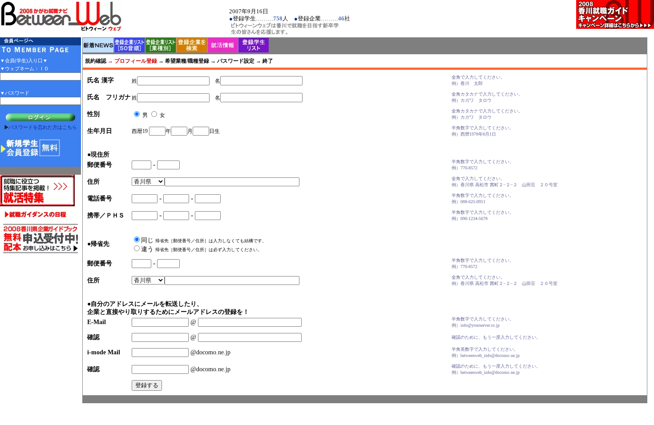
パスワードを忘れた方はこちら (42, 127)
